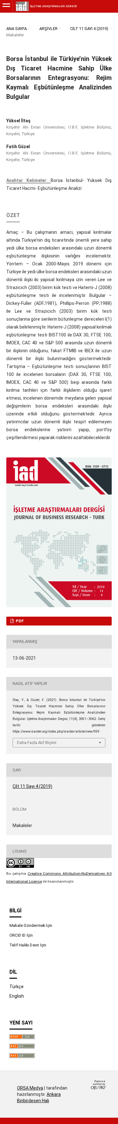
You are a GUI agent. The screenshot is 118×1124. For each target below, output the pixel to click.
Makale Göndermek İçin (30, 925)
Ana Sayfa (16, 28)
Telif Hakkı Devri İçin (27, 945)
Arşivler (48, 28)
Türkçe (16, 986)
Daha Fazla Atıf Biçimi (36, 742)
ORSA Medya (30, 1088)
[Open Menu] (6, 6)
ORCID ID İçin (21, 935)
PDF (19, 621)
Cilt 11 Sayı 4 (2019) (89, 28)
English (16, 996)
